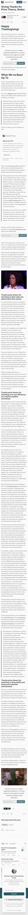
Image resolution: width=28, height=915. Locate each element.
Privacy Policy (19, 906)
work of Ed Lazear (8, 617)
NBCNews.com (12, 94)
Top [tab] (3, 843)
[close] (23, 869)
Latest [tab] (6, 843)
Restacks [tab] (11, 824)
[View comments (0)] (7, 22)
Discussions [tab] (12, 843)
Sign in (25, 2)
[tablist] (7, 824)
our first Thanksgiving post (18, 229)
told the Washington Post (15, 200)
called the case (7, 186)
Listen (24, 17)
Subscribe (19, 2)
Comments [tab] (4, 824)
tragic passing (21, 617)
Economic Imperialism (8, 624)
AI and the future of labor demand (10, 861)
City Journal (11, 166)
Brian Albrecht (10, 15)
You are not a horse (7, 859)
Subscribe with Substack (15, 899)
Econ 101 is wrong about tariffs (8, 848)
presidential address (12, 486)
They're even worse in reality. (8, 851)
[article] (14, 851)
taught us (16, 730)
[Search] (25, 843)
